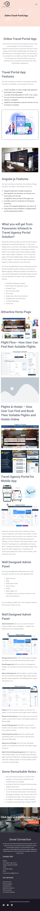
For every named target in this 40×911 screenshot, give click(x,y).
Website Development (8, 888)
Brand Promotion (7, 882)
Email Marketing (7, 886)
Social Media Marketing (9, 892)
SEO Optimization (7, 890)
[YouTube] (8, 905)
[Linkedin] (12, 905)
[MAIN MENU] (36, 4)
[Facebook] (3, 905)
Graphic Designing (7, 884)
